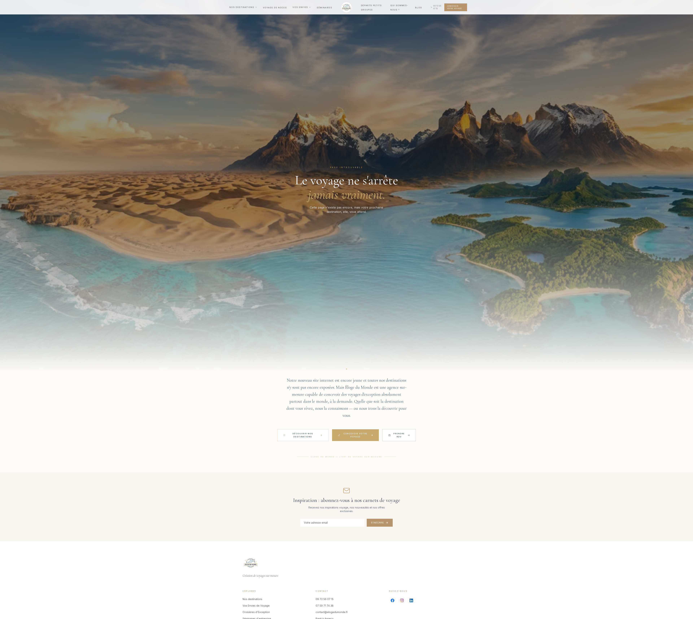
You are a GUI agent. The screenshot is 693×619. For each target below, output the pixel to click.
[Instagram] (402, 600)
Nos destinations (241, 7)
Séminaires (324, 7)
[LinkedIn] (411, 600)
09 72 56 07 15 (325, 599)
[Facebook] (392, 600)
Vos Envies (300, 7)
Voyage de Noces (275, 7)
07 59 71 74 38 (325, 605)
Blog (418, 7)
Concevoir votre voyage (454, 7)
